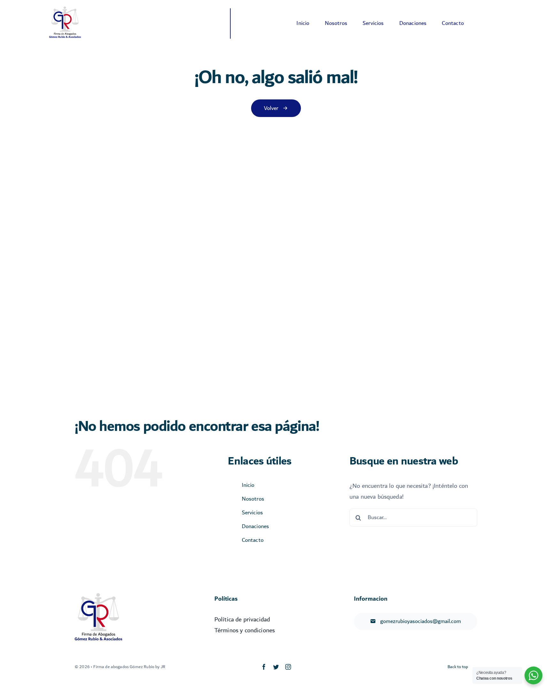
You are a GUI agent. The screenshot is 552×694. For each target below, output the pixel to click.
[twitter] (276, 667)
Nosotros (253, 498)
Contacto (253, 540)
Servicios (252, 512)
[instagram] (288, 667)
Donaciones (255, 526)
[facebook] (264, 667)
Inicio (248, 485)
